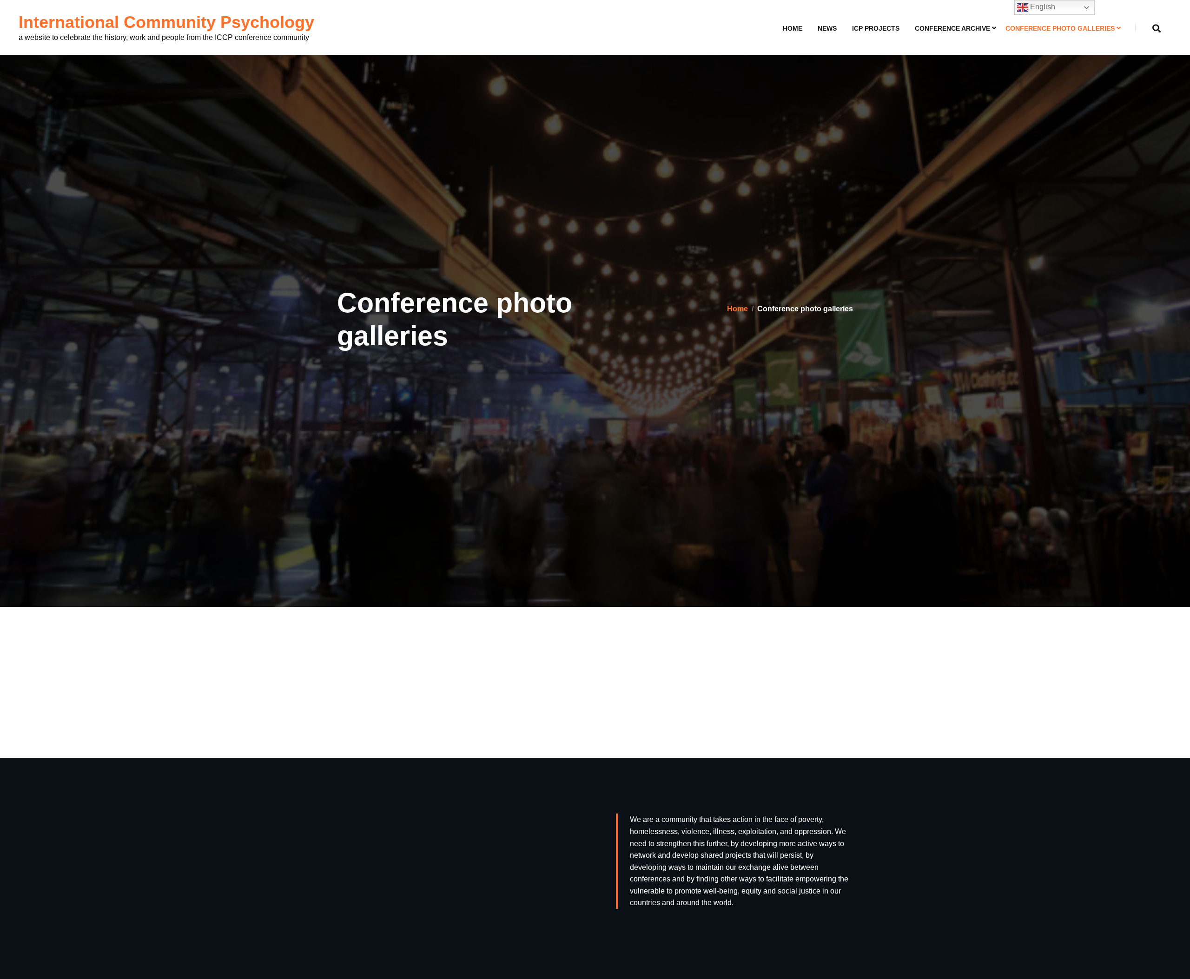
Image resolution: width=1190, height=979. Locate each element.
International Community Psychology (166, 22)
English (1041, 7)
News (827, 28)
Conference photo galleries (1060, 28)
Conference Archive (952, 28)
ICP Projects (875, 28)
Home (792, 28)
